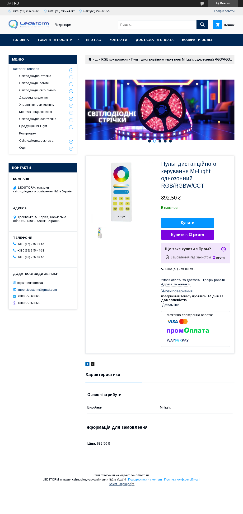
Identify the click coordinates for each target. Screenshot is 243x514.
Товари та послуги (55, 40)
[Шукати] (202, 24)
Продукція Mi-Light (33, 126)
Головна (21, 40)
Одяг (23, 147)
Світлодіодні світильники (37, 90)
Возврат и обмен (198, 40)
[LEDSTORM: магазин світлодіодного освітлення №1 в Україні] (29, 27)
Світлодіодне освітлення (37, 119)
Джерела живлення (33, 97)
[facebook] (87, 365)
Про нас (93, 40)
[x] (92, 365)
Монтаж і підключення (35, 112)
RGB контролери (114, 59)
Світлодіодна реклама (36, 140)
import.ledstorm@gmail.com (37, 289)
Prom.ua (144, 475)
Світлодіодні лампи (34, 83)
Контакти (118, 40)
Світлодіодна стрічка (35, 76)
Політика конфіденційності (182, 479)
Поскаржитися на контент (145, 479)
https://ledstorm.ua (30, 283)
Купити (187, 223)
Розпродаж (27, 133)
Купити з (179, 235)
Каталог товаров (26, 69)
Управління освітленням (37, 104)
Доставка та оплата (154, 40)
